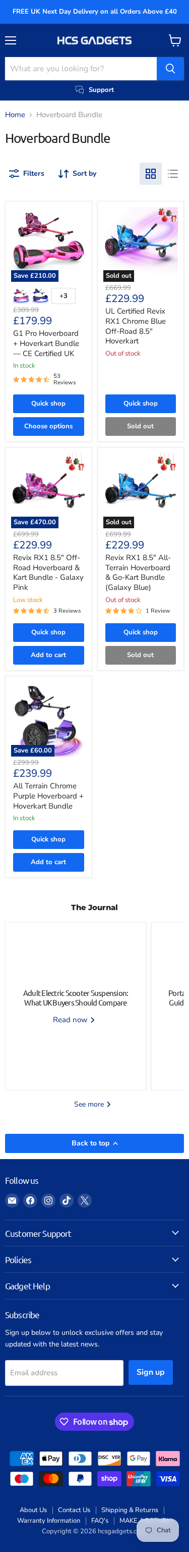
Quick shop (48, 403)
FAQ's (99, 1520)
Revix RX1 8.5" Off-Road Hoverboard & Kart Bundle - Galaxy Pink (48, 572)
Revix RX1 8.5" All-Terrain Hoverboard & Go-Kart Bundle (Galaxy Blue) (138, 572)
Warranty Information (48, 1520)
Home (15, 115)
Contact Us (74, 1510)
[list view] (173, 174)
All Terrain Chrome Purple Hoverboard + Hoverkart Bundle (48, 796)
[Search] (170, 68)
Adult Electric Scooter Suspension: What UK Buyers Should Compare (76, 998)
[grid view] (151, 174)
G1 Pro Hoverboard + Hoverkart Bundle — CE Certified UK (46, 343)
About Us (33, 1510)
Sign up (151, 1372)
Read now (71, 1020)
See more (90, 1104)
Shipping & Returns (129, 1510)
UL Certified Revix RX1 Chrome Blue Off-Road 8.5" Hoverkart (135, 326)
